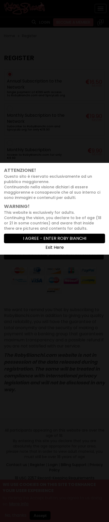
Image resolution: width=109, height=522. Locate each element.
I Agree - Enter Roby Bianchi (54, 238)
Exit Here (55, 247)
